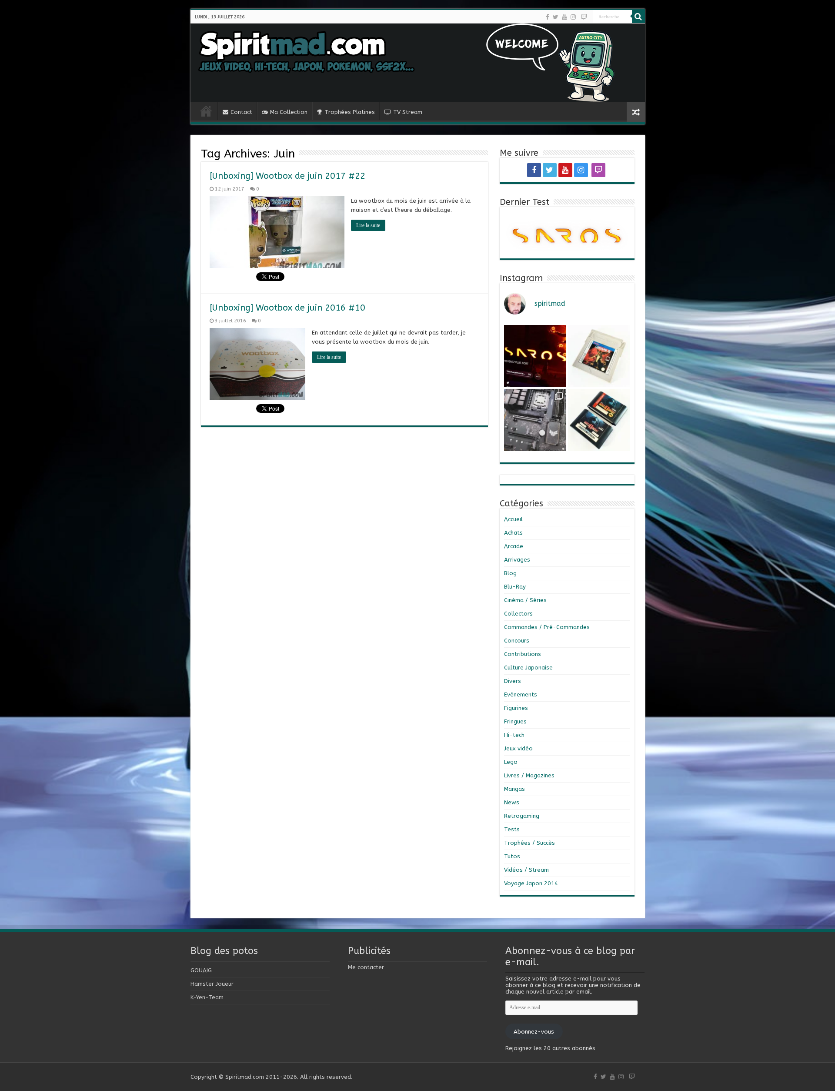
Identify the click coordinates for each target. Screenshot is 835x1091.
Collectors (518, 613)
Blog (510, 573)
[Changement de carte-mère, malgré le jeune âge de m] (535, 420)
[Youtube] (564, 17)
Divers (512, 681)
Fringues (515, 721)
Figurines (516, 708)
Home (206, 111)
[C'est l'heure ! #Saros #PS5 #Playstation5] (535, 356)
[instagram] (573, 17)
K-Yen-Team (207, 997)
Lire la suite (368, 225)
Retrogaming (521, 816)
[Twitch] (584, 17)
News (511, 802)
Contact (241, 112)
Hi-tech (514, 735)
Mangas (514, 789)
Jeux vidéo (518, 748)
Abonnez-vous (534, 1031)
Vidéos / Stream (526, 870)
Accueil (513, 519)
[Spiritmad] (417, 62)
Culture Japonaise (528, 667)
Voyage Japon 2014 (531, 883)
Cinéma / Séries (525, 600)
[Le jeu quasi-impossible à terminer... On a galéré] (599, 356)
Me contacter (366, 967)
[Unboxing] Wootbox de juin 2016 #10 (287, 308)
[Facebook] (547, 17)
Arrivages (517, 559)
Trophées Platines (349, 112)
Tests (512, 829)
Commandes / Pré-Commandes (547, 627)
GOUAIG (201, 970)
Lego (511, 762)
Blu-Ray (515, 586)
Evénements (520, 694)
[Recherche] (638, 16)
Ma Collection (288, 112)
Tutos (512, 856)
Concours (516, 640)
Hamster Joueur (212, 984)
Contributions (522, 654)
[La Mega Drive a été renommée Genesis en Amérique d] (599, 420)
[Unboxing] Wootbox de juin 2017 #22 (287, 176)
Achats (513, 532)
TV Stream (407, 112)
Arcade (513, 546)
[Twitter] (555, 17)
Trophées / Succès (529, 843)
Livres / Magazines (529, 775)
